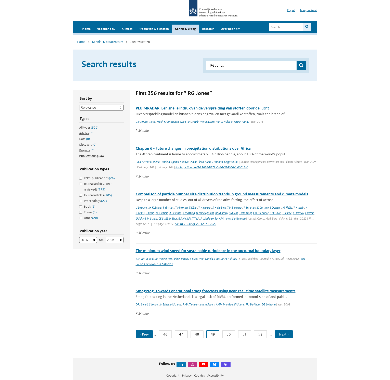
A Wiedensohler (209, 218)
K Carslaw (263, 207)
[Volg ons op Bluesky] (214, 364)
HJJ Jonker (174, 259)
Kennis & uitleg (185, 29)
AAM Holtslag (229, 259)
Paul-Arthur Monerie (147, 162)
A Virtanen (225, 218)
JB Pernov (298, 213)
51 (245, 334)
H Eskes (164, 304)
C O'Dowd (275, 213)
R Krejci (150, 213)
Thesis (90, 212)
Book (89, 206)
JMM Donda (206, 259)
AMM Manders (224, 304)
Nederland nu (106, 29)
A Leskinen (175, 213)
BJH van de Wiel (145, 259)
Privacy (187, 375)
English (291, 10)
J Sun (217, 259)
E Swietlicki (184, 218)
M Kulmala (162, 213)
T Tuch (195, 218)
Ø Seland (141, 218)
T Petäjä (309, 213)
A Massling (189, 213)
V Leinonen (142, 207)
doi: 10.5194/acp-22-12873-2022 (195, 224)
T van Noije (245, 213)
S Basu (193, 259)
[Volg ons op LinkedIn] (181, 364)
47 (181, 334)
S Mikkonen (239, 218)
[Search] (307, 27)
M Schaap (175, 304)
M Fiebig (287, 207)
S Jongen (154, 304)
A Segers (210, 304)
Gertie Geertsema (145, 121)
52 (260, 334)
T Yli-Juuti (168, 207)
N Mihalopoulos (205, 213)
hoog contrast (308, 10)
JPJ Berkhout (253, 304)
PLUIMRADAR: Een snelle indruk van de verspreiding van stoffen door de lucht (202, 108)
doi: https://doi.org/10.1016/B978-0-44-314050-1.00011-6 (212, 167)
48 (197, 334)
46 (165, 334)
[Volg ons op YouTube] (203, 364)
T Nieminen (204, 207)
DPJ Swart (142, 304)
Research (208, 29)
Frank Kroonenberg (168, 121)
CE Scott (163, 218)
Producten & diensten (154, 29)
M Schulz (152, 218)
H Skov (173, 218)
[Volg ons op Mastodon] (225, 364)
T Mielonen (181, 207)
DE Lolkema (269, 304)
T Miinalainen (234, 207)
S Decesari (275, 207)
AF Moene (161, 259)
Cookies (199, 375)
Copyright (172, 375)
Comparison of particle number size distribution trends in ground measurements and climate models (222, 194)
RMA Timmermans (193, 304)
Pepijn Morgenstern (203, 121)
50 (229, 334)
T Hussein (299, 207)
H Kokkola (155, 207)
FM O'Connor (260, 213)
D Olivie (287, 213)
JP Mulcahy (221, 213)
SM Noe (233, 213)
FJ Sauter (239, 304)
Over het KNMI (231, 29)
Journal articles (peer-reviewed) (98, 186)
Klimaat (127, 29)
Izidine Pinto (197, 162)
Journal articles (98, 195)
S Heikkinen (219, 207)
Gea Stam (185, 121)
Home (86, 29)
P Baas (185, 259)
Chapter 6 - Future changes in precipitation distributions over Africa (193, 148)
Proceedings (95, 201)
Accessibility (215, 375)
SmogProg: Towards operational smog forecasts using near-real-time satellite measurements (216, 291)
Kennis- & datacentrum (107, 42)
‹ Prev (144, 334)
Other (91, 218)
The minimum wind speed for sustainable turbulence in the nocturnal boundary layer (208, 250)
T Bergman (250, 207)
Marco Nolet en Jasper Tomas (232, 121)
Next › (284, 334)
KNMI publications (99, 178)
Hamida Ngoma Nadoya (174, 162)
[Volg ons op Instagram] (192, 364)
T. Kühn (193, 207)
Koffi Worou (231, 162)
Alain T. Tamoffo (214, 162)
